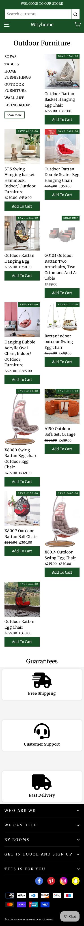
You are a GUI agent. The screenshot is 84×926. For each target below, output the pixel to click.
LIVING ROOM (17, 105)
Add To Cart (62, 119)
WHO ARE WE (20, 810)
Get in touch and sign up (38, 854)
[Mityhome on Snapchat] (76, 882)
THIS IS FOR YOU (24, 869)
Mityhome (42, 24)
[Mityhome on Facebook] (39, 882)
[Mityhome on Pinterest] (51, 882)
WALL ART (14, 98)
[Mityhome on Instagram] (63, 882)
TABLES (11, 64)
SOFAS (10, 56)
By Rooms (17, 839)
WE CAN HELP (20, 825)
